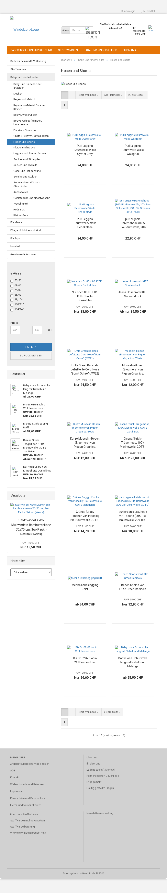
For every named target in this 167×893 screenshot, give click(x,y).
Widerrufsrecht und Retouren (27, 784)
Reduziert (19, 209)
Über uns (92, 757)
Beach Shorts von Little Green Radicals (132, 587)
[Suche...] (89, 30)
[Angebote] (50, 495)
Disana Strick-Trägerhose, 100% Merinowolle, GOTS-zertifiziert (133, 443)
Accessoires (20, 192)
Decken (17, 93)
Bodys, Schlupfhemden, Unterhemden (27, 122)
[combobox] (88, 95)
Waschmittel (20, 203)
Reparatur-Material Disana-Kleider (29, 107)
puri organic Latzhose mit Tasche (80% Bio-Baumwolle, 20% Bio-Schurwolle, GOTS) (133, 516)
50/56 (17, 280)
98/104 (18, 299)
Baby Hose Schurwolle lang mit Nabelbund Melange (132, 662)
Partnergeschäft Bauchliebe (103, 775)
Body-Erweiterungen (25, 114)
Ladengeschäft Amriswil (101, 769)
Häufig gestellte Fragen (100, 788)
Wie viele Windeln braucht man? (28, 832)
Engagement (94, 781)
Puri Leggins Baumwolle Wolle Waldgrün (133, 150)
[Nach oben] (156, 887)
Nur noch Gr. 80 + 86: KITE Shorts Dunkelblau (85, 296)
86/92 (17, 294)
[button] (64, 95)
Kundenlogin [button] (127, 11)
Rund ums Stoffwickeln (24, 814)
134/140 (19, 309)
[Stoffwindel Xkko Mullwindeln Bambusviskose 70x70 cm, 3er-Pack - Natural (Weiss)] (31, 508)
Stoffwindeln (68, 50)
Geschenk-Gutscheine (23, 254)
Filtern (31, 346)
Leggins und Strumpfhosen (29, 153)
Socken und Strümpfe (26, 159)
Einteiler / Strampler (24, 130)
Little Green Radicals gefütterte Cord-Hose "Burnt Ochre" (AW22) (85, 369)
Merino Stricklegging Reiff (85, 587)
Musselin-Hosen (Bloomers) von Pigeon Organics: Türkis (133, 370)
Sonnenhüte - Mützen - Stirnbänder (26, 184)
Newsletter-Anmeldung (100, 813)
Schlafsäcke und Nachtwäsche (31, 197)
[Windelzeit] (32, 29)
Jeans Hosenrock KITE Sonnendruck (132, 294)
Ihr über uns (93, 763)
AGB (12, 770)
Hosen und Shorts (24, 141)
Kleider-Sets (20, 215)
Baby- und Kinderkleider (100, 50)
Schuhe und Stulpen (25, 176)
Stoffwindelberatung (22, 826)
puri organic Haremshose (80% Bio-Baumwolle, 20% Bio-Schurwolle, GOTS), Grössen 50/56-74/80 (133, 223)
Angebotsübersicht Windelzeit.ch (29, 763)
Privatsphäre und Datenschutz (27, 798)
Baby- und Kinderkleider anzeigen (27, 86)
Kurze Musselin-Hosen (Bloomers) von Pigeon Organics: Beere (85, 443)
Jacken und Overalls (25, 165)
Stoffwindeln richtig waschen (27, 820)
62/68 (17, 285)
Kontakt (14, 777)
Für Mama (129, 50)
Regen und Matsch (24, 99)
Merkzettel (148, 11)
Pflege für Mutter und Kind (25, 230)
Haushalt (15, 246)
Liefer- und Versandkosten (25, 805)
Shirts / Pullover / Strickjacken (31, 135)
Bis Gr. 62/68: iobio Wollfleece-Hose (85, 660)
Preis (14, 323)
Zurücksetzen (31, 355)
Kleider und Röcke (24, 147)
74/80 (17, 289)
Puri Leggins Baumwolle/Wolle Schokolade (85, 223)
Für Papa (15, 238)
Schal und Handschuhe (27, 170)
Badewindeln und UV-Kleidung (31, 50)
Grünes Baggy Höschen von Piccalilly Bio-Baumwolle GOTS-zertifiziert (84, 516)
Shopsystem (70, 873)
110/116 (19, 304)
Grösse (15, 273)
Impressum (16, 791)
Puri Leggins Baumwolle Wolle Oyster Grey (85, 150)
